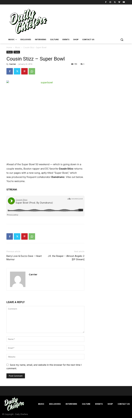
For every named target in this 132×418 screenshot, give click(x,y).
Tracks (16, 52)
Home (9, 47)
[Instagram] (110, 2)
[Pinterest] (24, 71)
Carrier (12, 64)
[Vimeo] (119, 2)
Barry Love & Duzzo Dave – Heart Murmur (24, 258)
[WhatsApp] (32, 71)
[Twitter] (115, 2)
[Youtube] (124, 2)
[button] (122, 39)
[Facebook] (106, 2)
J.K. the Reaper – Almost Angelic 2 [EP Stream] (66, 258)
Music (17, 47)
